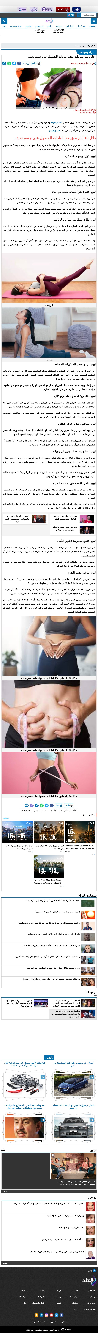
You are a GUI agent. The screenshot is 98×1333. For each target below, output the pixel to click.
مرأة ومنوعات (15, 26)
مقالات (76, 1309)
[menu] (94, 21)
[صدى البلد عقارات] (34, 9)
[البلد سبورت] (63, 9)
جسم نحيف (25, 810)
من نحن (64, 1322)
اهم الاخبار (81, 26)
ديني (4, 26)
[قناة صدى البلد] (76, 9)
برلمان (25, 1303)
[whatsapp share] (9, 63)
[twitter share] (14, 63)
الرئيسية (92, 26)
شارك (25, 63)
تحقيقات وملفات (89, 1309)
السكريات (65, 810)
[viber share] (32, 805)
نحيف (45, 810)
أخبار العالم (40, 1297)
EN (72, 15)
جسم (36, 810)
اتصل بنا (53, 1322)
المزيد (5, 1191)
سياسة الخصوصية (38, 1322)
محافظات (75, 1303)
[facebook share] (19, 63)
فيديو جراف (91, 1303)
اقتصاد (59, 1303)
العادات (54, 810)
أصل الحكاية (23, 1297)
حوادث (59, 26)
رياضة (49, 26)
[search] (4, 21)
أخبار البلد (69, 26)
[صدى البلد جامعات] (47, 9)
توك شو (28, 26)
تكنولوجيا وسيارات (38, 1303)
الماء (75, 810)
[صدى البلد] (48, 21)
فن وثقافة (39, 26)
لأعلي (90, 1271)
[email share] (4, 63)
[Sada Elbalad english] (22, 9)
